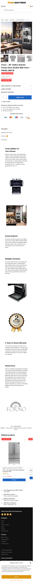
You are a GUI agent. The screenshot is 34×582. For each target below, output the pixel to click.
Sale (28, 427)
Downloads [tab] (4, 139)
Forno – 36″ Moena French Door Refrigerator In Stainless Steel (13, 470)
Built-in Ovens (9, 427)
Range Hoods (4, 554)
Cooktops (3, 541)
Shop (2, 522)
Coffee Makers (5, 539)
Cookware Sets (5, 543)
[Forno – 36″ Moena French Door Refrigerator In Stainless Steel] (14, 453)
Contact (3, 528)
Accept (16, 577)
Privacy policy (20, 580)
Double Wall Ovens (20, 20)
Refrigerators (20, 467)
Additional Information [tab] (6, 132)
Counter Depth (10, 467)
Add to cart (20, 97)
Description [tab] (4, 129)
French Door (15, 467)
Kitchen (6, 20)
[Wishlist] (25, 440)
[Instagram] (5, 514)
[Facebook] (2, 514)
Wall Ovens (12, 20)
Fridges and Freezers (18, 468)
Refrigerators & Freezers (7, 468)
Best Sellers (5, 467)
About (2, 526)
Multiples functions (7, 92)
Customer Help (5, 524)
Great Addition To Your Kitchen (10, 86)
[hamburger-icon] (4, 6)
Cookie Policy (13, 580)
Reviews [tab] (4, 136)
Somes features (6, 89)
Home (2, 20)
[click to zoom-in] (17, 38)
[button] (30, 563)
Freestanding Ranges (6, 550)
